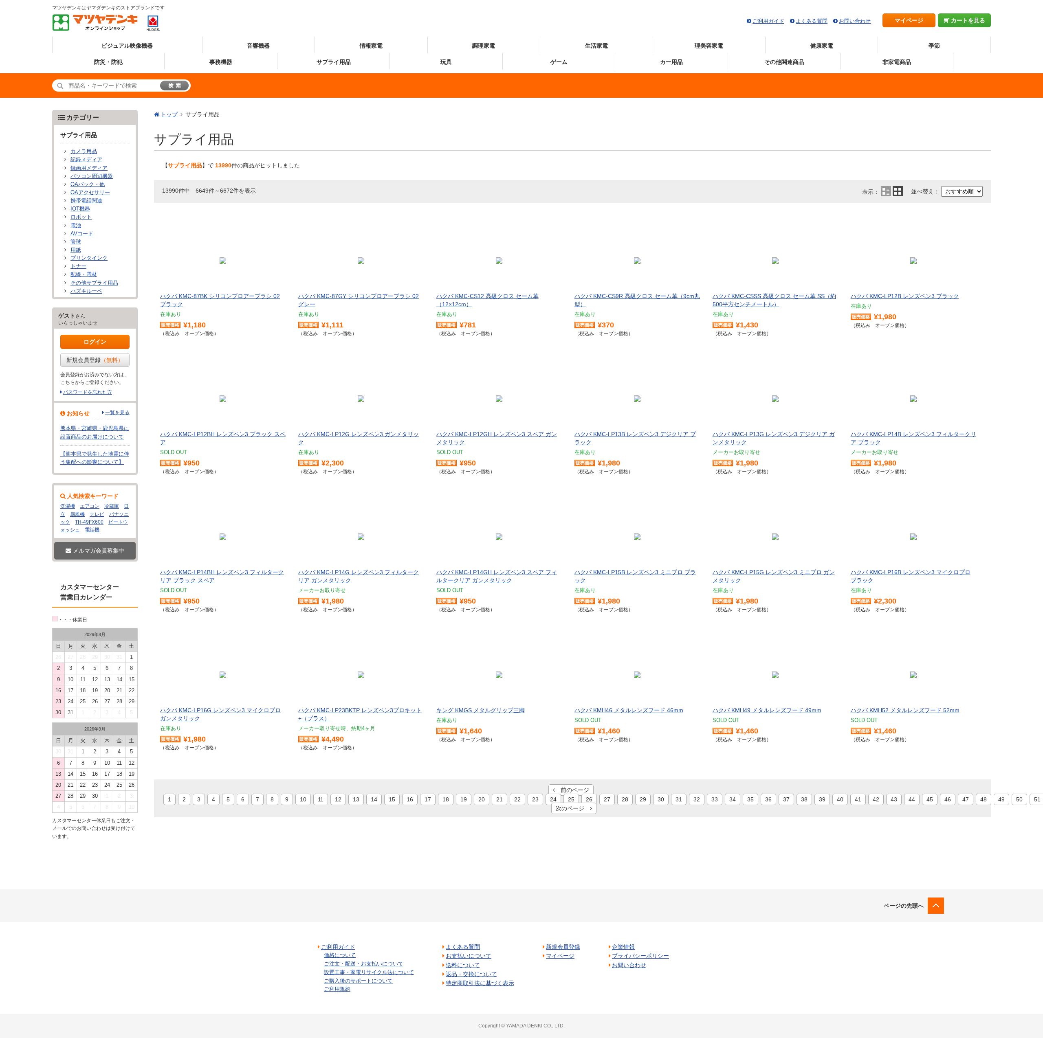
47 (965, 799)
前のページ (572, 790)
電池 (75, 225)
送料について (463, 965)
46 (947, 799)
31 (679, 799)
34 (732, 799)
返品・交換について (471, 974)
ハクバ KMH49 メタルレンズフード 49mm (767, 710)
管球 (75, 242)
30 (661, 799)
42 (876, 799)
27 (607, 799)
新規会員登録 (94, 360)
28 (625, 799)
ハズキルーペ (86, 291)
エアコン (89, 506)
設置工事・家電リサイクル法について (369, 972)
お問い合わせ (855, 21)
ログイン (95, 341)
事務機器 (220, 62)
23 (535, 799)
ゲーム (559, 62)
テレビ (97, 514)
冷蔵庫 (111, 506)
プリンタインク (89, 258)
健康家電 (821, 45)
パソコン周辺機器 (91, 176)
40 (840, 799)
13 (356, 799)
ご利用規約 (337, 989)
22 (517, 799)
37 (786, 799)
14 (374, 799)
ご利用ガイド (768, 21)
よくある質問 (811, 21)
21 (499, 799)
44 (912, 799)
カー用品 (671, 62)
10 (303, 799)
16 (410, 799)
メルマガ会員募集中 (97, 550)
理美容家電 (709, 45)
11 (320, 799)
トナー (78, 266)
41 (858, 799)
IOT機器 (80, 209)
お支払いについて (468, 955)
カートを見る (967, 20)
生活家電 (596, 45)
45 (929, 799)
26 (589, 799)
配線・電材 (83, 274)
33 (714, 799)
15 (392, 799)
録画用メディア (89, 168)
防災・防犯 (108, 62)
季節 (934, 45)
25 (571, 799)
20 (481, 799)
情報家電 (371, 45)
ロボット (81, 217)
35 (750, 799)
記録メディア (86, 159)
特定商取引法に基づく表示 (480, 983)
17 (428, 799)
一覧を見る (117, 412)
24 (553, 799)
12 (338, 799)
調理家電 (483, 45)
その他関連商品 (784, 62)
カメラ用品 (83, 151)
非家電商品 (896, 62)
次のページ (573, 808)
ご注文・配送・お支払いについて (363, 964)
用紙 (75, 250)
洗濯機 (67, 506)
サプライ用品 (334, 62)
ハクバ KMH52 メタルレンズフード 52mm (905, 710)
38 (804, 799)
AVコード (81, 234)
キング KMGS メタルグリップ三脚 (480, 710)
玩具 (446, 62)
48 (983, 799)
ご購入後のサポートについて (358, 981)
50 (1019, 799)
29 (643, 799)
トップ (169, 114)
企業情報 (623, 947)
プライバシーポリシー (640, 955)
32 (696, 799)
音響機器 (258, 45)
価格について (340, 955)
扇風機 (77, 514)
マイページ (909, 20)
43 (894, 799)
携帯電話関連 (86, 201)
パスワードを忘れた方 (87, 392)
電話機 (92, 530)
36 (768, 799)
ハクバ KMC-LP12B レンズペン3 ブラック (905, 296)
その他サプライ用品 (94, 283)
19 (463, 799)
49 (1001, 799)
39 (822, 799)
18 (445, 799)
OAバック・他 (87, 184)
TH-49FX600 (89, 522)
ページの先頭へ (904, 905)
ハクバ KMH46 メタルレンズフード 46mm (628, 710)
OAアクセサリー (90, 192)
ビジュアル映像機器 (127, 45)
